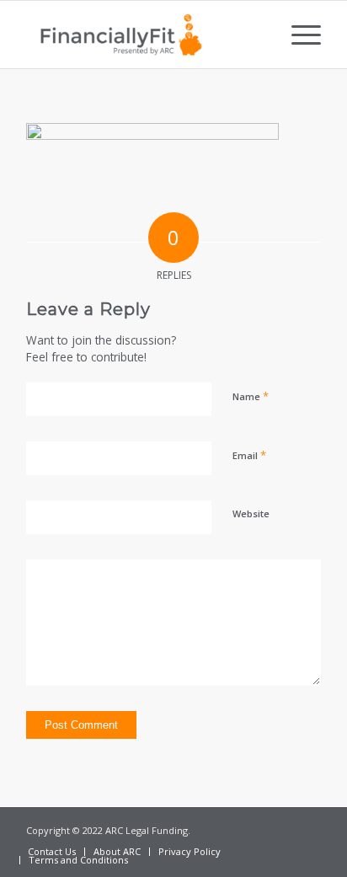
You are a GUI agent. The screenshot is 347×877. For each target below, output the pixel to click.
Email (249, 455)
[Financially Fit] (144, 34)
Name (250, 396)
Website (251, 513)
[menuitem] (298, 34)
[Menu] (298, 34)
